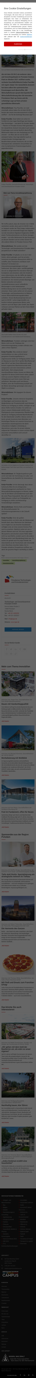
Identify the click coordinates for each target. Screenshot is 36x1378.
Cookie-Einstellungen (26, 36)
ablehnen (29, 34)
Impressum (21, 49)
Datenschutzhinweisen (22, 32)
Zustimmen (18, 44)
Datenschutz (28, 49)
